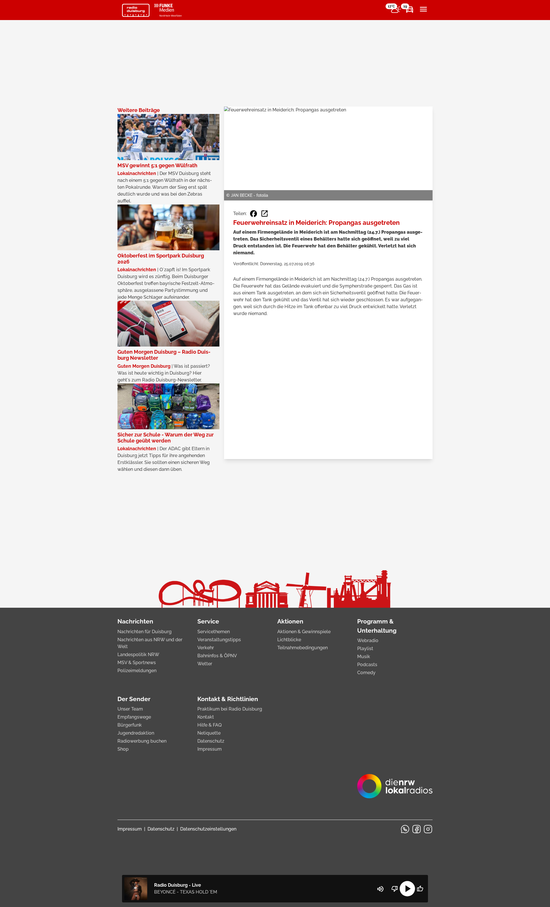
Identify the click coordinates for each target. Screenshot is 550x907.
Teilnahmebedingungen (302, 647)
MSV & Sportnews (136, 662)
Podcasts (367, 664)
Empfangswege (134, 717)
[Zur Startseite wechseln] (136, 10)
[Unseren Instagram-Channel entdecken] (428, 829)
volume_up (380, 889)
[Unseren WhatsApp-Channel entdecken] (405, 829)
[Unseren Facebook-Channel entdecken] (416, 829)
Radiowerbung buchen (141, 741)
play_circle (407, 889)
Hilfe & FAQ (209, 725)
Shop (123, 749)
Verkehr (205, 647)
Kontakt (205, 717)
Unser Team (130, 709)
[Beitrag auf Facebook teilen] (253, 213)
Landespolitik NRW (138, 654)
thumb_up (420, 888)
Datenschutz (210, 741)
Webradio (367, 640)
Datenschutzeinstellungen (208, 829)
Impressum (209, 749)
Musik (363, 656)
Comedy (366, 672)
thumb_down (394, 888)
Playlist (365, 648)
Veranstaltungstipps (219, 639)
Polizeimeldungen (136, 670)
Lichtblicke (289, 639)
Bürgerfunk (129, 725)
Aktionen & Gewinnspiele (304, 631)
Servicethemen (213, 631)
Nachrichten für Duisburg (144, 631)
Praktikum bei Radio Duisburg (229, 709)
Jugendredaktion (135, 733)
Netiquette (209, 733)
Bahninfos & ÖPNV (217, 655)
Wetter (204, 663)
